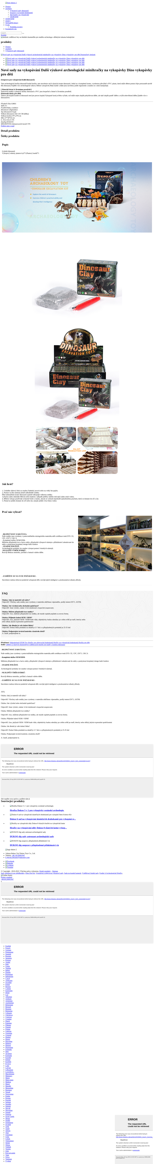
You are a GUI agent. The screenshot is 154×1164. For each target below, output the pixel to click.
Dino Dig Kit (30, 873)
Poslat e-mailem (6, 877)
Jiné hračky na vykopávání (19, 15)
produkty (8, 9)
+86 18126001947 (18, 855)
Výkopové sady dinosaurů (19, 11)
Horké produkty (45, 871)
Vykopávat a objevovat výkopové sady (49, 873)
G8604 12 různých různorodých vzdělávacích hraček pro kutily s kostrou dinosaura (35, 645)
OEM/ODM (9, 19)
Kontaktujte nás (11, 29)
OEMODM (14, 17)
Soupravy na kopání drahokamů (21, 13)
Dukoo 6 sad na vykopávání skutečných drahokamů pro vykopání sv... (43, 819)
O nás (7, 25)
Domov (8, 7)
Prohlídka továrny (16, 27)
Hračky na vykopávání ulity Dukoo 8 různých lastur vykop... (38, 828)
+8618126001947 (7, 879)
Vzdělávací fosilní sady (90, 873)
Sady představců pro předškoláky (12, 873)
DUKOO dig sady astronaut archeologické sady (32, 836)
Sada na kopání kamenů (72, 873)
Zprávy (8, 21)
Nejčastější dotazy (11, 23)
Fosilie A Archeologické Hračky (110, 873)
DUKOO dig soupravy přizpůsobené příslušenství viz (34, 845)
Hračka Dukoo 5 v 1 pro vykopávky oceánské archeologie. (37, 810)
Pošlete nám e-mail (7, 126)
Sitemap (55, 871)
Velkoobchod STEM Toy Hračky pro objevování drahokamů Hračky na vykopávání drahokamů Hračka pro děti (50, 643)
